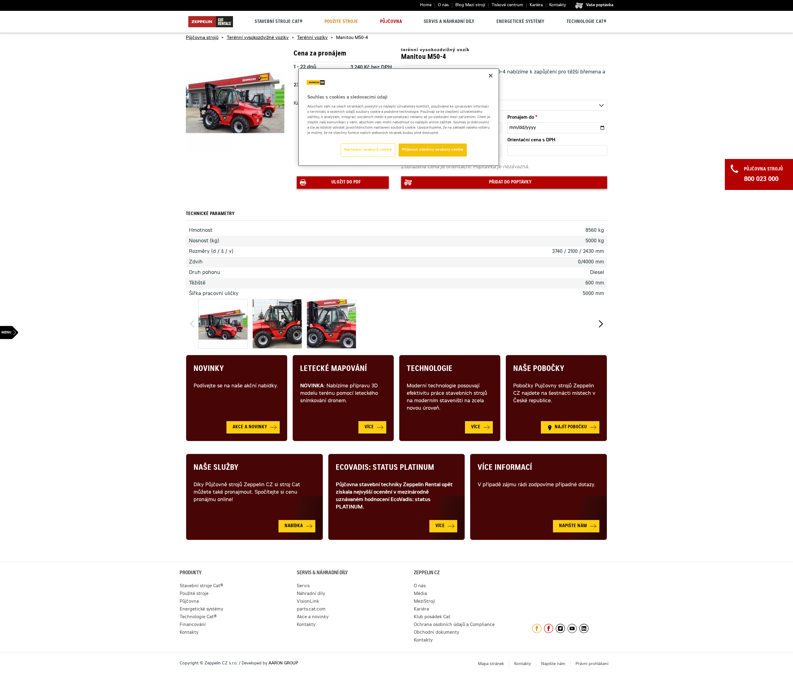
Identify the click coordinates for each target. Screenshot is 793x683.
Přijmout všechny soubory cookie (432, 150)
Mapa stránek (491, 664)
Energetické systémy (521, 22)
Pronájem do (520, 118)
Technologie (430, 369)
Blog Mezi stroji (470, 5)
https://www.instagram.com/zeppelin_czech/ (560, 628)
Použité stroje (341, 22)
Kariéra (536, 5)
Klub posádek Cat (432, 617)
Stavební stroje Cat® (279, 22)
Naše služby (216, 468)
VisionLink (308, 602)
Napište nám (553, 664)
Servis (303, 586)
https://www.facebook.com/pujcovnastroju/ (548, 628)
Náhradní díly (311, 594)
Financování (193, 625)
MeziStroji (424, 602)
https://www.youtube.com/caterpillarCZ (572, 628)
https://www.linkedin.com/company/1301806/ (584, 628)
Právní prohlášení (592, 664)
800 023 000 (761, 180)
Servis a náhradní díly (449, 22)
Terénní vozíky (312, 38)
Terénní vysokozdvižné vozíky (258, 38)
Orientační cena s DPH (531, 140)
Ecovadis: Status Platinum (385, 468)
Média (420, 594)
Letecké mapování (333, 369)
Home (426, 5)
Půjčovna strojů (202, 38)
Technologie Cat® (587, 22)
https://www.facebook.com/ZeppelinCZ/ (536, 628)
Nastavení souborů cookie (368, 150)
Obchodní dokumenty (436, 633)
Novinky (209, 369)
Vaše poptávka (599, 5)
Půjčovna (391, 22)
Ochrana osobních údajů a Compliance (454, 625)
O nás (443, 5)
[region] (398, 117)
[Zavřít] (490, 75)
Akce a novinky (313, 617)
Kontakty (557, 5)
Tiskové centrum (507, 5)
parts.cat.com (311, 609)
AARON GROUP (283, 664)
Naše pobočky (538, 369)
